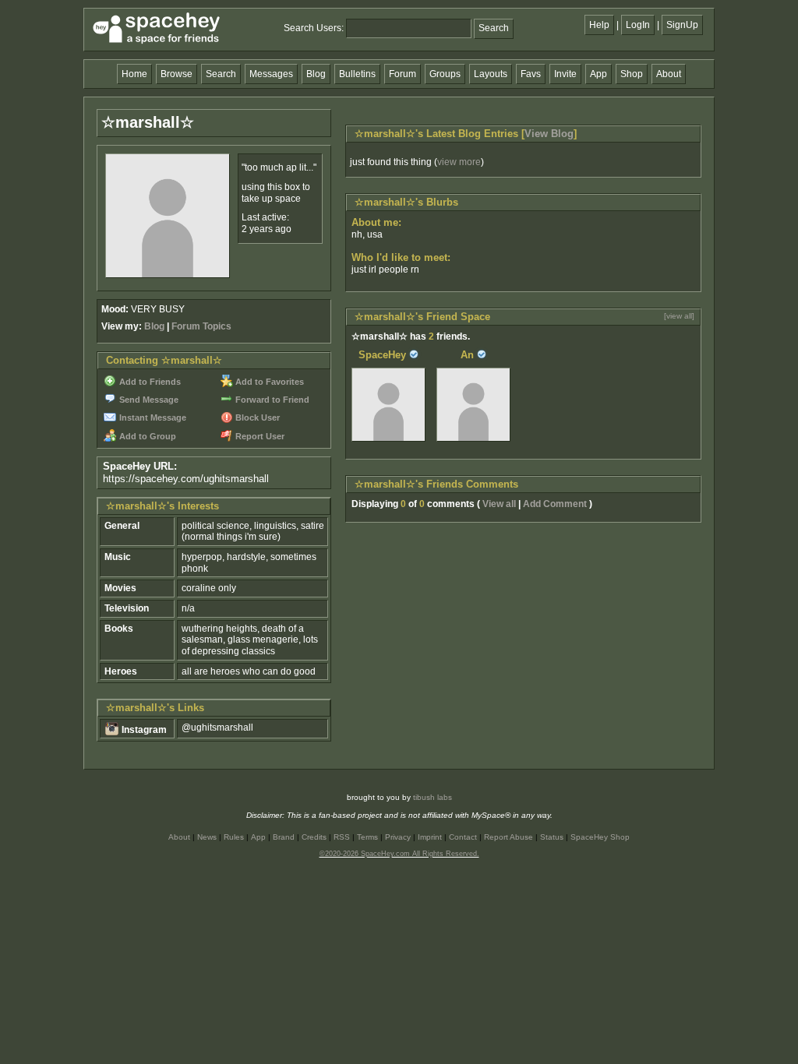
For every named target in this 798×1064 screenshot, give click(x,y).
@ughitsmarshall (217, 727)
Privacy (398, 837)
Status (551, 837)
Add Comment (555, 504)
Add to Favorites (268, 381)
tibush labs (432, 797)
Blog (316, 74)
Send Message (147, 399)
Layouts (490, 74)
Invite (565, 74)
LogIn (638, 24)
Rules (234, 837)
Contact (463, 837)
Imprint (430, 837)
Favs (531, 74)
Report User (258, 436)
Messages (271, 74)
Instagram (143, 729)
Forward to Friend (271, 399)
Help (599, 24)
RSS (342, 837)
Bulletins (357, 74)
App (598, 74)
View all (499, 504)
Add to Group (146, 436)
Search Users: (314, 28)
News (207, 837)
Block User (256, 417)
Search (493, 28)
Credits (314, 837)
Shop (631, 74)
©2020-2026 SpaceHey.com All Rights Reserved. (399, 854)
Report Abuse (508, 837)
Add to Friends (149, 381)
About (668, 74)
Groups (445, 74)
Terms (367, 837)
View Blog (549, 133)
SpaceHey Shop (600, 837)
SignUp (682, 24)
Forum (402, 74)
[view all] (679, 316)
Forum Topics (201, 326)
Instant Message (151, 417)
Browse (176, 74)
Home (134, 74)
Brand (284, 837)
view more (459, 162)
